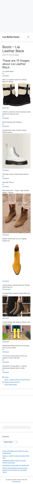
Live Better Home (10, 37)
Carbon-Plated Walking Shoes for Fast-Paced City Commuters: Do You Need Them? (15, 470)
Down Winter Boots (11, 384)
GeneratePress (16, 481)
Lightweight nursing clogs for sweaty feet (15, 465)
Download (5, 75)
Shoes (7, 377)
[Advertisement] (16, 16)
